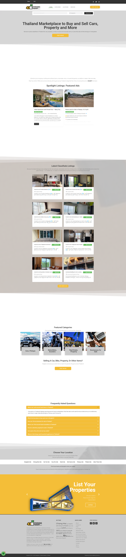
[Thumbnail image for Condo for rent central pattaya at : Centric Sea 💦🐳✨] (79, 208)
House (66, 525)
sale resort (66, 532)
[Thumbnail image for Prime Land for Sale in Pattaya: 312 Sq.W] (47, 98)
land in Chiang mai (69, 528)
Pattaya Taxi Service (80, 539)
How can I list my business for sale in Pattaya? (40, 421)
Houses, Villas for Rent (40, 246)
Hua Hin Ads (55, 462)
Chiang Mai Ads (37, 462)
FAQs (77, 526)
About (77, 523)
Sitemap (48, 555)
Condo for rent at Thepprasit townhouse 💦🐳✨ (44, 244)
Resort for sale (66, 530)
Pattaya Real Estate (80, 541)
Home (50, 7)
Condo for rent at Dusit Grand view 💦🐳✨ (74, 189)
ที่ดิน (65, 536)
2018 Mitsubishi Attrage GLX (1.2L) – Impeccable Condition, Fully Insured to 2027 (87, 109)
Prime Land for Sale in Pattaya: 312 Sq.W (44, 109)
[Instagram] (96, 523)
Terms (77, 545)
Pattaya (50, 413)
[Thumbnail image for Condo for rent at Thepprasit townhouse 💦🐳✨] (47, 236)
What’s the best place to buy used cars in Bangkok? (41, 418)
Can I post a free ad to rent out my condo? (38, 431)
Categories (58, 7)
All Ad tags (78, 528)
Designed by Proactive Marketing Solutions (92, 555)
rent (58, 530)
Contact (78, 543)
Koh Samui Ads (71, 462)
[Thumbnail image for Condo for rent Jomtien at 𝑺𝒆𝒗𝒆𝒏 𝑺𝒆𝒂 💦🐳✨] (47, 208)
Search (89, 13)
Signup (28, 1)
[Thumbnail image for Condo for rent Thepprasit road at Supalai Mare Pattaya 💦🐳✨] (79, 236)
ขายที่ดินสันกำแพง (65, 533)
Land (63, 528)
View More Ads (63, 286)
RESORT (61, 530)
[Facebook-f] (91, 523)
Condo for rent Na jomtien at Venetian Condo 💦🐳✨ (45, 272)
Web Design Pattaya (80, 532)
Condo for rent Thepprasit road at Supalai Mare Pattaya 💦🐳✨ (79, 244)
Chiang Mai (58, 413)
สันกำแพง (71, 536)
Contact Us (87, 469)
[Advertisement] (63, 60)
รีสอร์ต (68, 536)
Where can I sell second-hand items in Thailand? (40, 407)
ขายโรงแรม (61, 536)
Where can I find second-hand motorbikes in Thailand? (42, 424)
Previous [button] (31, 108)
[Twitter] (94, 523)
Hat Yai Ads (46, 462)
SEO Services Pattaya (81, 534)
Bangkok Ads (27, 462)
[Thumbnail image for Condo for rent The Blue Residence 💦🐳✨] (47, 180)
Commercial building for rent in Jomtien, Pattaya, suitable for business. (80, 272)
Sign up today (47, 544)
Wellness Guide (79, 530)
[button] (63, 407)
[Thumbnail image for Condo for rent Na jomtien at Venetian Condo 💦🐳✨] (47, 263)
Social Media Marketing (81, 536)
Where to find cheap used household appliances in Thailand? (44, 434)
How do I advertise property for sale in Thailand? (40, 427)
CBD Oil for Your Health (81, 537)
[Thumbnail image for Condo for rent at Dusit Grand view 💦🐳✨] (79, 180)
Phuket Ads (88, 462)
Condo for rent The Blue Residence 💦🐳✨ (43, 189)
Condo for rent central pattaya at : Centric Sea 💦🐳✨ (77, 217)
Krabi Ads (62, 462)
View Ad (67, 123)
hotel (67, 523)
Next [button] (94, 108)
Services (73, 7)
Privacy (77, 547)
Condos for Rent (39, 191)
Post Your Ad (32, 81)
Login (35, 1)
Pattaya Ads (80, 462)
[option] (47, 107)
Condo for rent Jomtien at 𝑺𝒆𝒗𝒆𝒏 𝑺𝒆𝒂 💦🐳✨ (43, 217)
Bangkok (45, 413)
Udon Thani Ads (97, 462)
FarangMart (31, 411)
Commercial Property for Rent (73, 274)
